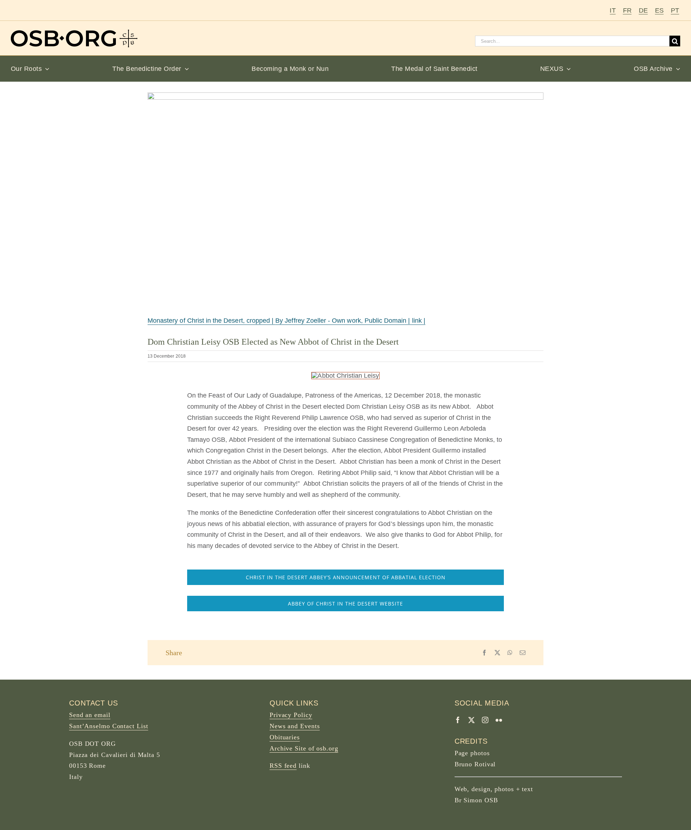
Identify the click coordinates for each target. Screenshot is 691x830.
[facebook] (458, 720)
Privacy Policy (291, 714)
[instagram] (485, 720)
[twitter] (471, 720)
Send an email (89, 714)
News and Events (295, 726)
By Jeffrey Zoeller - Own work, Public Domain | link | (350, 320)
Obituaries (285, 737)
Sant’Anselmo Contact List (108, 726)
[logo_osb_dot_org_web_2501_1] (74, 32)
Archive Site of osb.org (304, 748)
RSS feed (283, 765)
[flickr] (499, 720)
